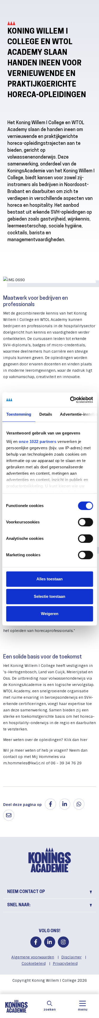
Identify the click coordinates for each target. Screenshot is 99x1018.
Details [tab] (45, 414)
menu (82, 1009)
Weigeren (49, 613)
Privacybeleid (65, 963)
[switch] (85, 522)
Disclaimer (71, 957)
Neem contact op (26, 892)
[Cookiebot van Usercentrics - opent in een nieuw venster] (70, 399)
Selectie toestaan (49, 596)
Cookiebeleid (34, 963)
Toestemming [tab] (18, 414)
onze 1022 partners (37, 441)
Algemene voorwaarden (32, 957)
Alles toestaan (49, 579)
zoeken (50, 1009)
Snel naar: (18, 905)
